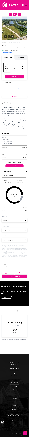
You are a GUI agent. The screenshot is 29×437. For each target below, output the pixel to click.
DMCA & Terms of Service (16, 435)
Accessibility (14, 409)
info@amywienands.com (14, 368)
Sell (14, 394)
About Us (14, 401)
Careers (14, 403)
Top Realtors (14, 380)
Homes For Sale (14, 375)
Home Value (14, 398)
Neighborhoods (14, 378)
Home (14, 389)
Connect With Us (14, 407)
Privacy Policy (6, 435)
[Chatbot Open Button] (25, 433)
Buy (14, 391)
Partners (14, 405)
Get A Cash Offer (14, 382)
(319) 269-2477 (23, 4)
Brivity (13, 433)
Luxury (14, 396)
